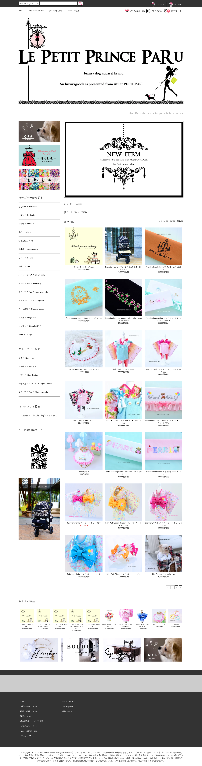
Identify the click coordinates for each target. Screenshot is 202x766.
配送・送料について (29, 711)
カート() (178, 4)
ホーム (21, 11)
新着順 (180, 221)
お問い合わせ (176, 11)
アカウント (160, 4)
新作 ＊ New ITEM (75, 204)
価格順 (172, 221)
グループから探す (55, 11)
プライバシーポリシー (29, 726)
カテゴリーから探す (36, 11)
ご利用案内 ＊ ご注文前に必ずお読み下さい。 (38, 415)
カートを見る (67, 706)
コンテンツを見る (74, 11)
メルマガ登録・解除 (137, 11)
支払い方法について (29, 706)
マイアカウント (68, 701)
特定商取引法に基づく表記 (31, 721)
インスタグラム (157, 11)
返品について (26, 716)
